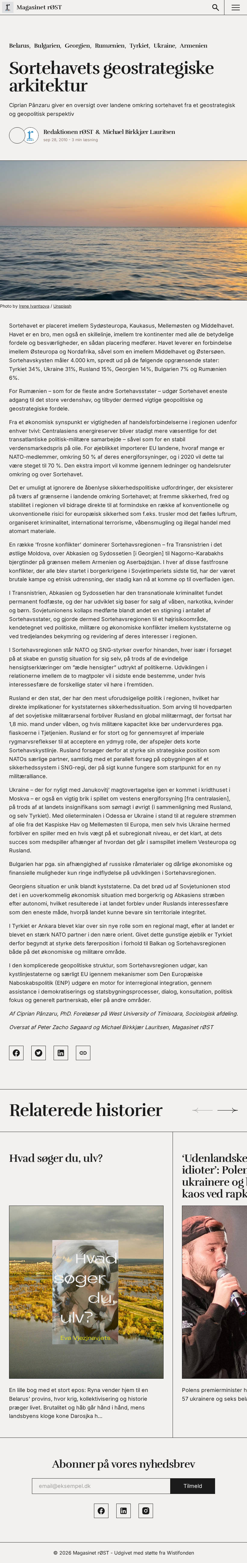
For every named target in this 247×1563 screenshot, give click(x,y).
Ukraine (164, 45)
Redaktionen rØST (68, 132)
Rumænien (110, 45)
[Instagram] (146, 1511)
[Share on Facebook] (16, 1053)
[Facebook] (101, 1511)
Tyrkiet (139, 45)
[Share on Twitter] (38, 1053)
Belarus (19, 45)
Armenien (193, 45)
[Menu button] (235, 7)
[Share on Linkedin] (61, 1053)
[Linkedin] (123, 1511)
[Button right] (227, 1110)
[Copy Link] (83, 1053)
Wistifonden (180, 1553)
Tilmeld (192, 1486)
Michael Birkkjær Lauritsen (139, 132)
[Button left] (202, 1110)
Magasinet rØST (91, 1553)
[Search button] (215, 7)
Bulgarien (47, 45)
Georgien (77, 45)
